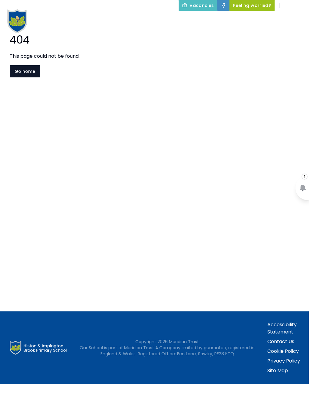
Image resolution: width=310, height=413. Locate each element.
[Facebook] (223, 5)
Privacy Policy (283, 360)
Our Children (202, 34)
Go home (25, 71)
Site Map (277, 370)
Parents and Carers (144, 34)
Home (140, 19)
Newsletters (253, 34)
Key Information (220, 19)
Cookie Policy (283, 351)
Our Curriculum (277, 19)
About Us (169, 19)
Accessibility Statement (282, 328)
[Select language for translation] (300, 5)
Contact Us (280, 341)
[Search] (288, 5)
